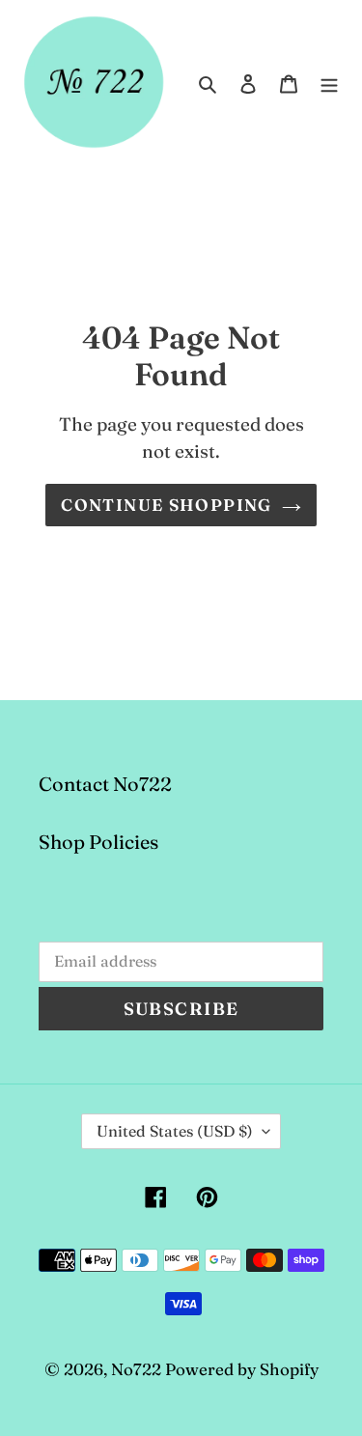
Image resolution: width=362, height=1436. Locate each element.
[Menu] (329, 82)
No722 (136, 1369)
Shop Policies (98, 842)
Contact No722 (105, 784)
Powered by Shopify (242, 1369)
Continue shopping (166, 504)
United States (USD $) (175, 1130)
